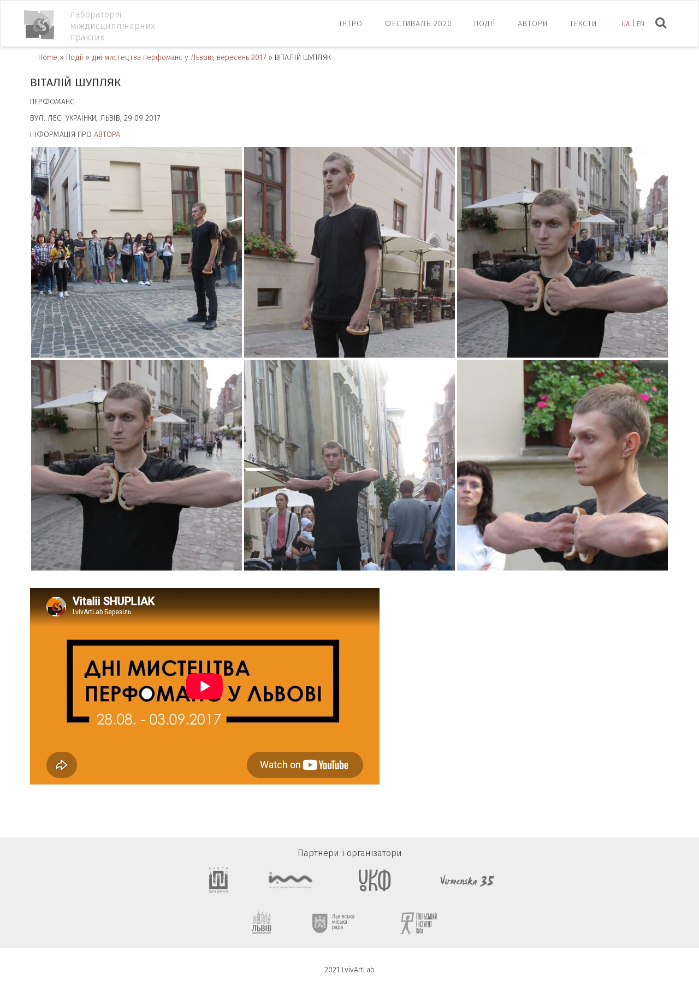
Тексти (583, 23)
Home (47, 57)
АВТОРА (107, 134)
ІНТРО (351, 23)
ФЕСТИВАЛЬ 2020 (418, 23)
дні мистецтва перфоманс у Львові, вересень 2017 (179, 57)
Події (485, 23)
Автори (533, 23)
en (640, 24)
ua (625, 24)
